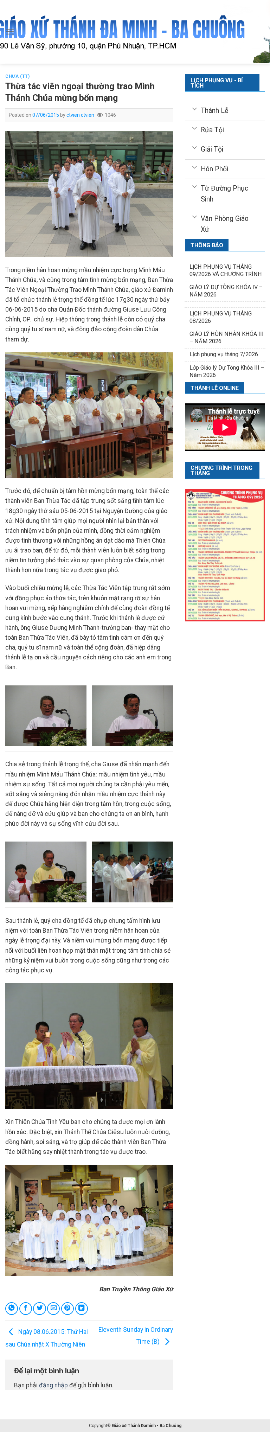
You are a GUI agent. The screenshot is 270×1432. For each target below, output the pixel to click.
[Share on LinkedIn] (81, 1308)
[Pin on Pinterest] (67, 1308)
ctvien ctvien (80, 115)
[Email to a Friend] (53, 1308)
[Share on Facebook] (25, 1308)
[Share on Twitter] (39, 1308)
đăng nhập (53, 1385)
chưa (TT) (17, 76)
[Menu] (10, 32)
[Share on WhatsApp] (11, 1308)
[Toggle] (194, 108)
